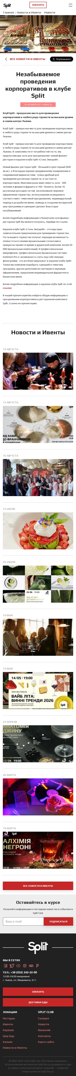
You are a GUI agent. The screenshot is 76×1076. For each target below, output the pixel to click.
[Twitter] (12, 965)
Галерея (43, 1018)
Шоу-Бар (8, 1036)
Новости (43, 1024)
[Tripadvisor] (31, 965)
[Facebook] (5, 965)
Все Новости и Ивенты (27, 59)
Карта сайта (46, 1042)
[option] (38, 372)
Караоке (8, 1030)
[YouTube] (18, 965)
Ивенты (8, 1024)
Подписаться (58, 921)
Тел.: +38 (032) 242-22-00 (20, 972)
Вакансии (44, 1030)
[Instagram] (25, 965)
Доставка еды (38, 1002)
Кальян (7, 1042)
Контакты (44, 1036)
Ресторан (9, 1018)
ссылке (7, 288)
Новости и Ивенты (15, 1047)
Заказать (38, 991)
